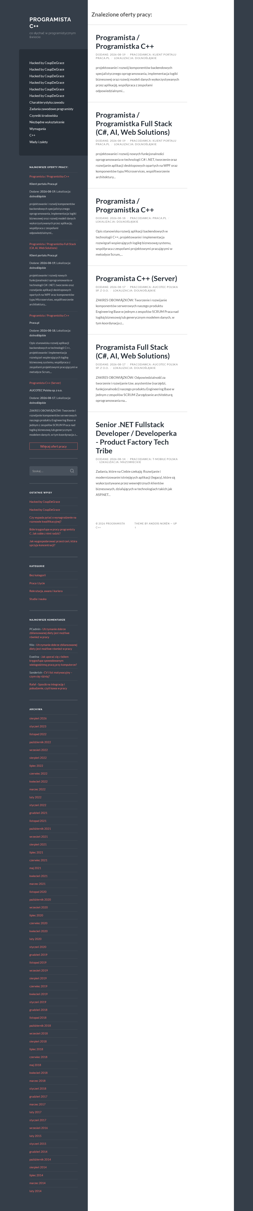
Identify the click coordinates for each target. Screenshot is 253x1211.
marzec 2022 (37, 789)
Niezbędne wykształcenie (46, 122)
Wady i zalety (38, 142)
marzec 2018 (37, 1080)
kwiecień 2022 (38, 781)
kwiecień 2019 (38, 994)
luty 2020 (35, 939)
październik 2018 (40, 1025)
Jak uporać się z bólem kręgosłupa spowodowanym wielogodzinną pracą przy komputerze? (53, 660)
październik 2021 (40, 828)
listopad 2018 (37, 1017)
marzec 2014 (37, 1183)
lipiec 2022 (36, 765)
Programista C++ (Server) (45, 382)
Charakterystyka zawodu (46, 102)
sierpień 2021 (38, 844)
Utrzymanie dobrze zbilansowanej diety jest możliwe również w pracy (49, 633)
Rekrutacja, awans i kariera (46, 591)
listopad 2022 (37, 734)
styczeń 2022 (37, 805)
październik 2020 (40, 899)
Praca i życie (37, 583)
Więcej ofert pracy (53, 446)
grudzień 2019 (38, 954)
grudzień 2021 (38, 812)
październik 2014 (40, 1159)
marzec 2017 (37, 1104)
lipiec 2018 (36, 1049)
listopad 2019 (37, 962)
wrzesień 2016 (38, 1127)
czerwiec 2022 (38, 773)
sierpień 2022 (38, 757)
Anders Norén (159, 523)
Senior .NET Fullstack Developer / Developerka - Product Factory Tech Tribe (136, 437)
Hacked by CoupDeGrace (46, 63)
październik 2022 (40, 742)
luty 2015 (35, 1135)
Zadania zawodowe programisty (51, 109)
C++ (32, 135)
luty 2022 (35, 797)
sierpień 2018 (38, 1041)
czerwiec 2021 (38, 860)
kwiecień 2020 (38, 931)
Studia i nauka (37, 599)
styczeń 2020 (37, 946)
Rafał (32, 684)
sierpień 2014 (38, 1167)
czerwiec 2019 (38, 986)
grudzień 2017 (38, 1096)
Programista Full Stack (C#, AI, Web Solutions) (133, 351)
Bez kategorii (37, 575)
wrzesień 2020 (38, 907)
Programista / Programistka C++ (49, 176)
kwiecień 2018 (38, 1072)
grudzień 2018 (38, 1009)
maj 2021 (35, 868)
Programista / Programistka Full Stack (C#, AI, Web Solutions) (134, 123)
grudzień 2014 (38, 1151)
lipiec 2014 (36, 1175)
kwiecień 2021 (38, 876)
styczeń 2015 (37, 1143)
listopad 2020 (37, 891)
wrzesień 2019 (38, 970)
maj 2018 (35, 1065)
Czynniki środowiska (43, 116)
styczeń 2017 (37, 1120)
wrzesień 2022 (38, 750)
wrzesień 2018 (38, 1033)
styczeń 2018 (37, 1088)
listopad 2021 (37, 820)
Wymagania (37, 129)
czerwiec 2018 (38, 1057)
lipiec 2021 (36, 852)
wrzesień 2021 (38, 836)
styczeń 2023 (37, 726)
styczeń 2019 (37, 1002)
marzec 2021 (37, 883)
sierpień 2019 (38, 978)
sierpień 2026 (38, 718)
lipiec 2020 (36, 915)
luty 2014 (35, 1191)
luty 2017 (35, 1112)
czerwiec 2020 (38, 923)
